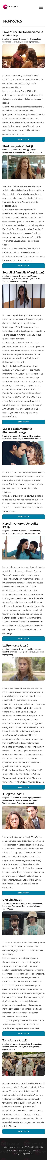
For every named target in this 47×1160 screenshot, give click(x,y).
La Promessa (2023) (15, 645)
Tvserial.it (10, 7)
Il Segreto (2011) (13, 794)
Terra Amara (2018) (14, 1040)
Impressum (27, 1153)
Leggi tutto (23, 139)
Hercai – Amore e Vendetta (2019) (20, 525)
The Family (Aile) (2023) (17, 146)
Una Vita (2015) (12, 899)
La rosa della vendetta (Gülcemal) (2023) (17, 430)
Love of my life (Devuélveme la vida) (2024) (22, 33)
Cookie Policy (24, 1150)
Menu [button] (41, 7)
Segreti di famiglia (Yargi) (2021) (23, 272)
